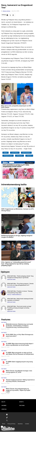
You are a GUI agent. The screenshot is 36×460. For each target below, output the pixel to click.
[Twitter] (10, 15)
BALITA (3, 401)
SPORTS (21, 401)
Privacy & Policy (11, 423)
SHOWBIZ (4, 405)
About (3, 423)
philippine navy (8, 155)
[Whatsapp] (13, 15)
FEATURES (22, 405)
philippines (19, 155)
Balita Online (6, 11)
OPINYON (4, 409)
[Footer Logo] (8, 428)
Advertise (20, 423)
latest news (15, 152)
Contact (27, 423)
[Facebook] (7, 15)
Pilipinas (29, 155)
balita (5, 152)
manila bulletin (26, 152)
